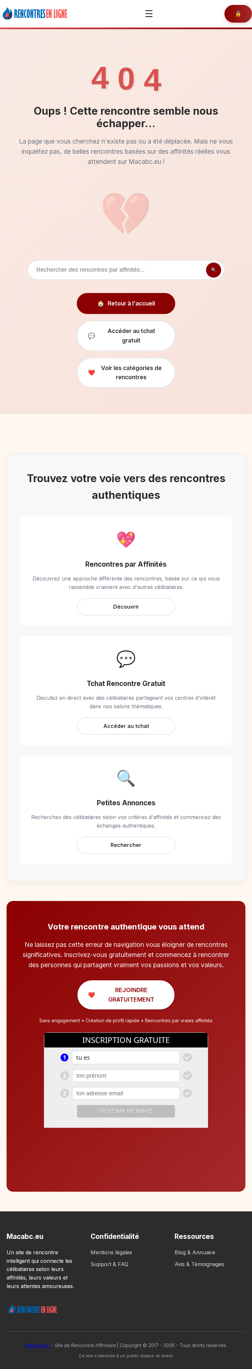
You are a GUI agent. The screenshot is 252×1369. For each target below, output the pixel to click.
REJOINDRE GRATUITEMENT (121, 995)
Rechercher (126, 845)
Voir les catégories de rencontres (125, 372)
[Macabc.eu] (37, 14)
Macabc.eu (37, 1345)
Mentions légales (111, 1252)
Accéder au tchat (126, 726)
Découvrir (126, 606)
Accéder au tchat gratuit (121, 335)
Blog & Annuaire (195, 1252)
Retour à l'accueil (126, 303)
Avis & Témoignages (199, 1264)
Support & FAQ (109, 1264)
